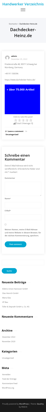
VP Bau (5, 302)
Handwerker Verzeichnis (23, 4)
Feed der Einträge (9, 379)
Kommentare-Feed (9, 383)
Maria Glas (6, 297)
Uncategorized (12, 134)
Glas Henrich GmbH (10, 293)
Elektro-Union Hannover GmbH (15, 289)
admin (14, 56)
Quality (40, 404)
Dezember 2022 (8, 337)
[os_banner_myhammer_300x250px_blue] (23, 99)
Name (8, 198)
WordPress (24, 404)
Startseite (13, 24)
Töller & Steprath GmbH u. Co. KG (15, 306)
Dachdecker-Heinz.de (28, 24)
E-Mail (8, 210)
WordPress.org (8, 388)
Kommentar (10, 178)
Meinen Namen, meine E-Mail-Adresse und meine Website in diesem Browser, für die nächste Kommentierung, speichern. (23, 232)
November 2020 (8, 341)
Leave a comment (15, 131)
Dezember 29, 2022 (19, 59)
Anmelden (6, 374)
